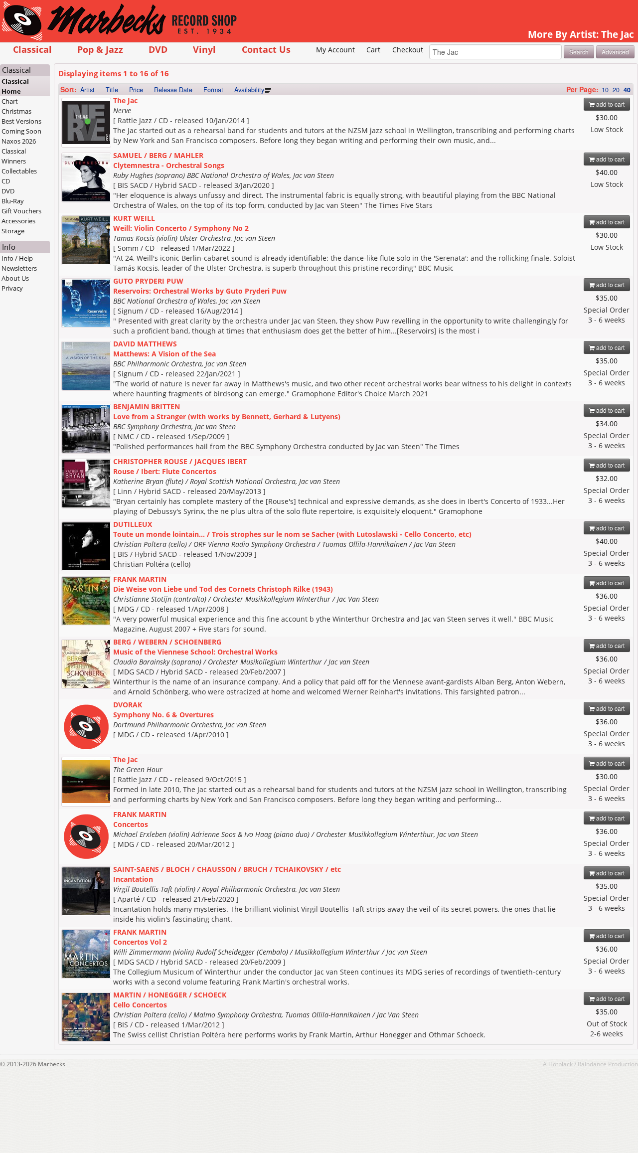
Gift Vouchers (21, 210)
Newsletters (19, 268)
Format (213, 89)
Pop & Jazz (100, 49)
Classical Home (15, 86)
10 (605, 89)
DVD (158, 49)
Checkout (407, 49)
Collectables (19, 170)
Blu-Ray (12, 200)
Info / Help (17, 258)
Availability (249, 89)
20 (616, 89)
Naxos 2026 (18, 141)
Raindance (592, 1064)
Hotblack (560, 1064)
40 (627, 89)
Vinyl (204, 49)
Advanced (615, 51)
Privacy (12, 288)
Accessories (18, 220)
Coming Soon (21, 131)
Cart (373, 49)
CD (5, 180)
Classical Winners (13, 156)
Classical (32, 49)
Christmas (16, 111)
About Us (15, 278)
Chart (9, 101)
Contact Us (266, 49)
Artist (87, 89)
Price (136, 89)
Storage (12, 230)
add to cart (610, 104)
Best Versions (21, 121)
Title (112, 89)
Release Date (173, 89)
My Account (335, 49)
